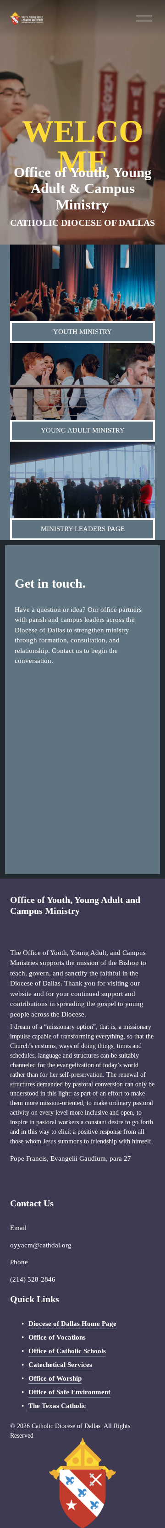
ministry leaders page (83, 528)
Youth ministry (82, 331)
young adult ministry (83, 430)
